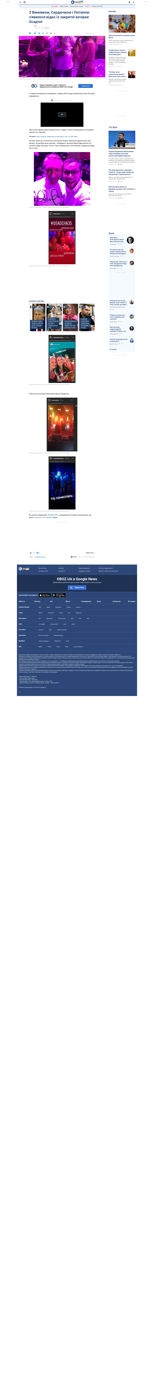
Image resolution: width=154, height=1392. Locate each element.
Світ (51, 601)
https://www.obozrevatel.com (77, 654)
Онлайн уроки (62, 618)
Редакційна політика (40, 557)
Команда (61, 568)
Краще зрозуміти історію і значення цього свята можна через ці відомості (121, 41)
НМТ (88, 618)
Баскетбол (51, 612)
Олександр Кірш (114, 334)
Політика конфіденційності (106, 568)
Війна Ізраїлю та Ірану (76, 6)
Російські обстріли (97, 6)
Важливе (112, 11)
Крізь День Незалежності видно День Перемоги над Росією (117, 239)
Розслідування (86, 601)
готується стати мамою (42, 517)
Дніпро (69, 607)
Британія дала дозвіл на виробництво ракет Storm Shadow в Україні (122, 189)
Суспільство (117, 601)
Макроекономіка (58, 635)
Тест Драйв (42, 624)
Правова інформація (84, 568)
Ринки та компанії (44, 635)
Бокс (69, 612)
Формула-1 (79, 612)
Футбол (41, 612)
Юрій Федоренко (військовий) (117, 307)
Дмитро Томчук (114, 344)
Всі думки (113, 349)
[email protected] (39, 682)
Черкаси (78, 607)
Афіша (40, 646)
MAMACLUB (57, 641)
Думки (111, 233)
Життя (68, 601)
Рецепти (41, 629)
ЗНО (80, 618)
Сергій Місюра (113, 321)
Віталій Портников (114, 256)
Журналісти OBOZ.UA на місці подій (108, 571)
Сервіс (73, 624)
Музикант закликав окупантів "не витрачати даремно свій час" (117, 80)
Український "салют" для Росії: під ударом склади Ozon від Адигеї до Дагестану (118, 264)
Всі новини (131, 601)
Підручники (49, 618)
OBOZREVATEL (52, 515)
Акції (64, 624)
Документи (62, 571)
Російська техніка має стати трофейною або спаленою (117, 317)
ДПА (72, 618)
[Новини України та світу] (74, 557)
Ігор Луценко (113, 244)
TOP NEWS (113, 127)
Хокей (60, 612)
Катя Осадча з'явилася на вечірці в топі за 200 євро (57, 136)
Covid (67, 641)
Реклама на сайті (43, 571)
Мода (66, 646)
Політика (37, 601)
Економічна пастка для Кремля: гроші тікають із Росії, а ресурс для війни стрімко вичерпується (118, 303)
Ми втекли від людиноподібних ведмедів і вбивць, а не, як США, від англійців (118, 329)
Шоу (35, 25)
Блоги (99, 601)
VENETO (87, 6)
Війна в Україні (64, 6)
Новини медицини (44, 641)
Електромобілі (54, 624)
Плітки (49, 646)
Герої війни (55, 6)
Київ (40, 607)
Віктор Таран (113, 268)
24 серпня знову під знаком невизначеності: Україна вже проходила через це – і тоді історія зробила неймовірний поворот (118, 252)
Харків (48, 607)
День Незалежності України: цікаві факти (122, 36)
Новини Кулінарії (61, 629)
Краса (58, 646)
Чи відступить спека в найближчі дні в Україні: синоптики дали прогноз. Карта (118, 52)
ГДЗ (40, 618)
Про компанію (42, 568)
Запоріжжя (58, 607)
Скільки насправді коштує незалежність (119, 340)
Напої (50, 629)
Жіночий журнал (78, 646)
